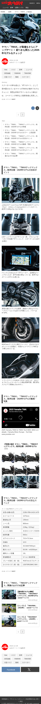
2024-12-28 (13, 60)
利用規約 (5, 699)
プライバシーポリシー (16, 699)
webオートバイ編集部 (17, 62)
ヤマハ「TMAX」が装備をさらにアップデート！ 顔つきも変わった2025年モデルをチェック (20, 50)
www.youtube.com (8, 434)
